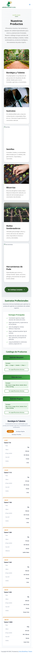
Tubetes (10, 431)
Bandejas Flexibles (16, 434)
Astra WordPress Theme (25, 651)
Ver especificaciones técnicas (16, 369)
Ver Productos (16, 60)
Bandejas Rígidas (20, 431)
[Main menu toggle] (29, 4)
